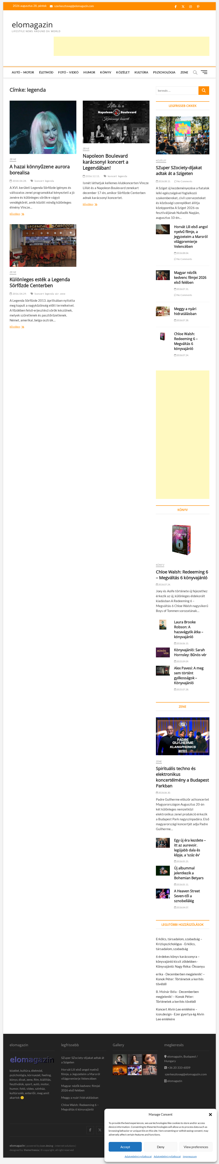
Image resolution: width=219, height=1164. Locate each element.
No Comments (184, 181)
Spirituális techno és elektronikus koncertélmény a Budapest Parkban (182, 777)
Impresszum (190, 1156)
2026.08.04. (182, 253)
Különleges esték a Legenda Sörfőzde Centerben (40, 282)
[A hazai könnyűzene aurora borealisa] (43, 127)
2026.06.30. (164, 792)
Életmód (46, 72)
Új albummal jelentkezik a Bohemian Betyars (189, 873)
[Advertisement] (131, 46)
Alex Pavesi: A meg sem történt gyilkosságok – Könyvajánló (189, 675)
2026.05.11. (182, 884)
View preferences (196, 1147)
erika (159, 974)
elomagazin (32, 24)
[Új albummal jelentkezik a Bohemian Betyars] (163, 871)
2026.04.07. (182, 907)
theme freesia (31, 1150)
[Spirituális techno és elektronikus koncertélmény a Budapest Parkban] (182, 736)
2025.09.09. (182, 661)
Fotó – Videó (68, 72)
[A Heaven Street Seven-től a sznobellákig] (163, 893)
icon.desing (46, 1145)
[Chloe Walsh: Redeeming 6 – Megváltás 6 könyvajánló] (163, 336)
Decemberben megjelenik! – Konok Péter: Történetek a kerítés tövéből (180, 979)
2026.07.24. (182, 355)
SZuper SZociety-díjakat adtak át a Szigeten (179, 170)
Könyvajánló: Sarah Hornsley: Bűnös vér (190, 652)
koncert (39, 180)
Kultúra (141, 72)
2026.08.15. (164, 181)
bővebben (21, 214)
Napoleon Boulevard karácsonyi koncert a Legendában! (105, 161)
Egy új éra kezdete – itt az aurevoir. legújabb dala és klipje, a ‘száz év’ (190, 847)
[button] (210, 1114)
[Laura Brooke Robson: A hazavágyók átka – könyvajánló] (163, 625)
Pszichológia (164, 72)
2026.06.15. (182, 643)
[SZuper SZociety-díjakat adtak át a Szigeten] (182, 135)
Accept (125, 1147)
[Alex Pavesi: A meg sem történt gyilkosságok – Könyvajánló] (163, 671)
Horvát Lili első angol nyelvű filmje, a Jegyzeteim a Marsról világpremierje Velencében (191, 236)
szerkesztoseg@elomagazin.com (74, 6)
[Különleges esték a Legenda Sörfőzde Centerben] (43, 245)
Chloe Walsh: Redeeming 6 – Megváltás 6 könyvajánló (186, 341)
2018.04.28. (19, 180)
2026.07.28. (182, 320)
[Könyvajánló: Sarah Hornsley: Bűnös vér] (163, 652)
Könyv (105, 72)
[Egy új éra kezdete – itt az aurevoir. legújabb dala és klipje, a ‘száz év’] (163, 843)
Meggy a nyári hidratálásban (185, 311)
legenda (49, 180)
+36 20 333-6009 (178, 1067)
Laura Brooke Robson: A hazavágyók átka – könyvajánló (188, 629)
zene (62, 293)
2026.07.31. (182, 289)
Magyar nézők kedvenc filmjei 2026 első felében (190, 277)
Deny (160, 1147)
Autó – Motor (23, 72)
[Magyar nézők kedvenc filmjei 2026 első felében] (163, 275)
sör (57, 293)
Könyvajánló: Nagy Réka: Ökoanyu (180, 966)
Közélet (122, 72)
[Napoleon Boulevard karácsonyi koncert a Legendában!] (116, 122)
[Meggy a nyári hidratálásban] (163, 311)
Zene (184, 72)
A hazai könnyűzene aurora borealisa (40, 169)
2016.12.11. (92, 176)
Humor (89, 72)
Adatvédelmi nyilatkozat (138, 1156)
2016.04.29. (19, 293)
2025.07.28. (182, 689)
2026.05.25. (182, 861)
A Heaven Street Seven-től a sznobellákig (187, 896)
